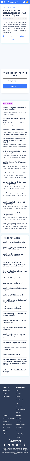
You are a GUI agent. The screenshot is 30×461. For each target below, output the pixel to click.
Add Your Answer (15, 40)
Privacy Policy (19, 428)
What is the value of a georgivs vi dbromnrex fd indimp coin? (13, 255)
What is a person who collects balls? (14, 242)
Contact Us (19, 421)
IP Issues (18, 437)
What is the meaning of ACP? (11, 355)
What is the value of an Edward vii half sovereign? (14, 371)
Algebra (18, 390)
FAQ (4, 434)
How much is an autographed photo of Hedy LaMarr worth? (14, 301)
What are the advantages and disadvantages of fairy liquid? (12, 308)
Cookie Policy (19, 434)
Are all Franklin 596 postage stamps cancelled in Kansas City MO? (14, 13)
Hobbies (10, 7)
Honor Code (6, 421)
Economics (18, 412)
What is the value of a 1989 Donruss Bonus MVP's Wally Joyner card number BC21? (15, 335)
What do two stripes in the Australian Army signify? (14, 348)
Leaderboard (6, 390)
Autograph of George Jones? (11, 278)
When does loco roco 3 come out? (13, 283)
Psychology (19, 406)
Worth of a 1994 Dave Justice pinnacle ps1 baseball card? (14, 321)
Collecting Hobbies (17, 7)
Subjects (5, 7)
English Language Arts (22, 403)
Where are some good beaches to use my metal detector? (14, 314)
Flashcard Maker (7, 424)
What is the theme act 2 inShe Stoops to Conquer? (15, 289)
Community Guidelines (9, 418)
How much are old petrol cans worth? (14, 343)
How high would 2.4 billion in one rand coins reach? (14, 328)
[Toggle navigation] (2, 2)
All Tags (5, 393)
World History (19, 400)
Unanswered (6, 396)
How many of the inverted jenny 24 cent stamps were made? (15, 272)
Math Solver (6, 431)
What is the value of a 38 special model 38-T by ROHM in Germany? (15, 248)
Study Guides (6, 428)
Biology (18, 396)
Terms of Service (20, 424)
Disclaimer (18, 431)
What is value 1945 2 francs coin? (13, 295)
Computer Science (21, 409)
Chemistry (18, 393)
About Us (18, 418)
